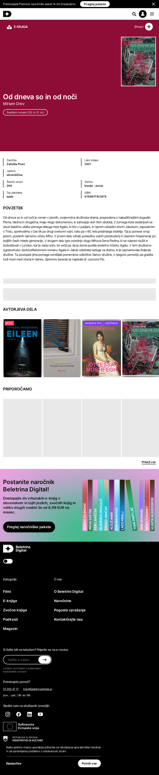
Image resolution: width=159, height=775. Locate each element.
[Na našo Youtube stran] (40, 714)
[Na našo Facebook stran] (19, 714)
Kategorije (10, 579)
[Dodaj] (149, 27)
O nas (58, 579)
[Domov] (7, 14)
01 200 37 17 (11, 689)
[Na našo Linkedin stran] (29, 714)
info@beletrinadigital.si (37, 689)
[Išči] (134, 13)
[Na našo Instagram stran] (8, 714)
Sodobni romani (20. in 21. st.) (25, 112)
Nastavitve (13, 763)
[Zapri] (44, 660)
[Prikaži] (152, 14)
